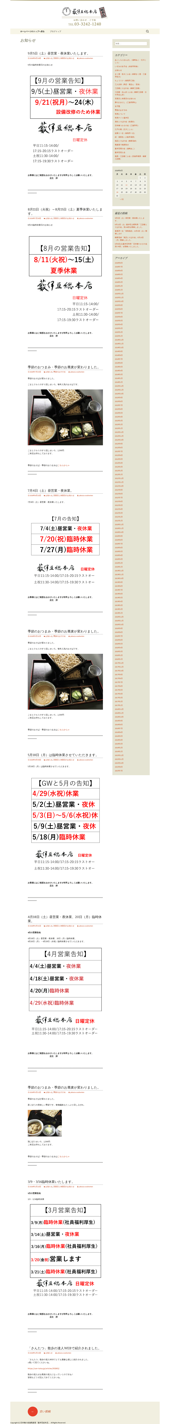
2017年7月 (119, 682)
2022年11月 (119, 436)
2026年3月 (119, 282)
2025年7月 (119, 313)
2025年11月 (119, 297)
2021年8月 (119, 494)
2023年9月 (119, 397)
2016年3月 (119, 744)
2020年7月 (119, 544)
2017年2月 (119, 701)
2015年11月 (119, 759)
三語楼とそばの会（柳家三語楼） (128, 88)
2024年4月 (119, 370)
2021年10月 (119, 486)
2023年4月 (119, 417)
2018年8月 (119, 632)
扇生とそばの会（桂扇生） (125, 122)
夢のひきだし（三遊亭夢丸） (126, 102)
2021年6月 (119, 501)
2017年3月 (119, 697)
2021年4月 (119, 509)
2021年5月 (119, 505)
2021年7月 (119, 497)
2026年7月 (119, 267)
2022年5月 (119, 459)
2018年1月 (119, 659)
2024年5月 (119, 367)
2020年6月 (119, 547)
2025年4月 (119, 324)
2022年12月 (119, 432)
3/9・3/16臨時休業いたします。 (51, 1182)
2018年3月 (119, 651)
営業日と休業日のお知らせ (63, 58)
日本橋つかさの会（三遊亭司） (127, 125)
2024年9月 (119, 351)
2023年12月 (119, 386)
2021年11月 (119, 482)
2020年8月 (119, 540)
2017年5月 (119, 690)
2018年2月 (119, 655)
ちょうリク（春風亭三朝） (125, 80)
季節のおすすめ (59, 372)
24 (117, 192)
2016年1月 (119, 751)
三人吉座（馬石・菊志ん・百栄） (128, 84)
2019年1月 (119, 613)
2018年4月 (119, 647)
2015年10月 (119, 763)
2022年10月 (119, 440)
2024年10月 (119, 347)
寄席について (120, 114)
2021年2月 (119, 517)
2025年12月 (119, 294)
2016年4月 (119, 740)
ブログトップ (55, 31)
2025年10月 (119, 301)
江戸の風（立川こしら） (124, 129)
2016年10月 (119, 717)
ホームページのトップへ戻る (32, 31)
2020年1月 (119, 567)
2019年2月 (119, 609)
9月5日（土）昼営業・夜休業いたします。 (59, 53)
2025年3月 (119, 328)
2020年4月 (119, 555)
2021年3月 (119, 513)
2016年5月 (119, 736)
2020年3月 (119, 559)
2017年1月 (119, 705)
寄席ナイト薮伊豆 (122, 118)
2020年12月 (119, 524)
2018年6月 (119, 640)
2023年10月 (119, 394)
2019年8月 (119, 586)
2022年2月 (119, 470)
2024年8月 (119, 355)
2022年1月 (119, 474)
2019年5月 (119, 597)
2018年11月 (119, 621)
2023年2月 (119, 424)
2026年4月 (119, 278)
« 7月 (122, 199)
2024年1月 (119, 382)
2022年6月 (119, 455)
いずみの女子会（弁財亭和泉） (127, 66)
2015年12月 (119, 755)
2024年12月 (119, 340)
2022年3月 (119, 467)
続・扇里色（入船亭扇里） (125, 137)
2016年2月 (119, 748)
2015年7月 (119, 771)
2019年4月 (119, 601)
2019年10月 (119, 578)
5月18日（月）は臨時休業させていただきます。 (63, 755)
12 (126, 185)
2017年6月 (119, 686)
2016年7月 (119, 728)
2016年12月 (119, 709)
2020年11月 (119, 528)
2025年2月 (119, 332)
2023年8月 (119, 401)
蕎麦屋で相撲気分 (122, 145)
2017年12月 (119, 663)
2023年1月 (119, 428)
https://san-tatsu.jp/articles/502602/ (43, 1368)
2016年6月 (119, 732)
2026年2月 (119, 286)
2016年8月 (119, 724)
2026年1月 (119, 290)
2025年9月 (119, 305)
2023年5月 (119, 413)
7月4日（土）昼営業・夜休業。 (51, 491)
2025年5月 (119, 320)
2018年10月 (119, 624)
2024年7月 (119, 359)
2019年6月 (119, 594)
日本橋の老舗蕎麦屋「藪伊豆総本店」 (35, 1423)
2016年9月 (119, 721)
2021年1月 (119, 521)
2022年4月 (119, 463)
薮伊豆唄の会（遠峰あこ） (125, 148)
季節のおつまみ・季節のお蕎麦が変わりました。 (64, 367)
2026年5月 (119, 274)
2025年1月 (119, 336)
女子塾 (117, 106)
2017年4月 (119, 694)
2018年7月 (119, 636)
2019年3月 (119, 605)
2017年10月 (119, 671)
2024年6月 (119, 363)
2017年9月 (119, 674)
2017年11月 (119, 667)
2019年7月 (119, 590)
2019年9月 (119, 582)
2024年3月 (119, 374)
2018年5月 (119, 644)
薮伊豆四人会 (120, 152)
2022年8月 (119, 447)
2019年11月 (119, 574)
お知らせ (49, 58)
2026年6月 (119, 270)
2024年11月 (119, 344)
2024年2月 (119, 378)
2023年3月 (119, 420)
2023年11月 (119, 390)
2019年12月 (119, 571)
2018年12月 (119, 617)
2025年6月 (119, 317)
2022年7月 (119, 451)
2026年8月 (119, 263)
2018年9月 (119, 628)
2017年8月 (119, 678)
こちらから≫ (64, 465)
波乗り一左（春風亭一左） (125, 133)
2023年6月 (119, 409)
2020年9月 (119, 536)
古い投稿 (41, 1411)
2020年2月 (119, 563)
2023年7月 (119, 405)
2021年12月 (119, 478)
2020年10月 (119, 532)
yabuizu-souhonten (86, 58)
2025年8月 (119, 309)
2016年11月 (119, 713)
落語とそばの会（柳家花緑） (126, 141)
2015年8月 (119, 767)
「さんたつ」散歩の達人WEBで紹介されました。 (64, 1348)
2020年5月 (119, 551)
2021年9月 (119, 490)
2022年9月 (119, 444)
